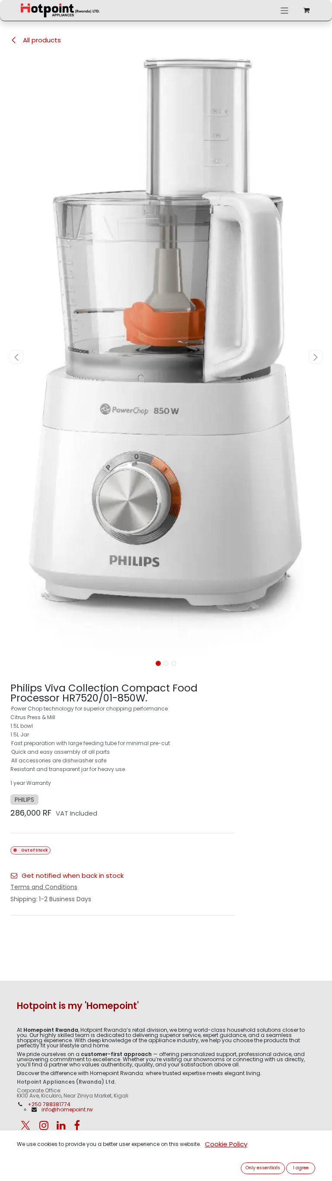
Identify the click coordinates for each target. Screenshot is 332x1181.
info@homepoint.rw (67, 1109)
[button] (16, 357)
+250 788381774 (50, 1104)
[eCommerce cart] (306, 10)
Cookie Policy (226, 1144)
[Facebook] (77, 1125)
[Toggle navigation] (284, 10)
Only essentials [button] (263, 1168)
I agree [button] (301, 1168)
